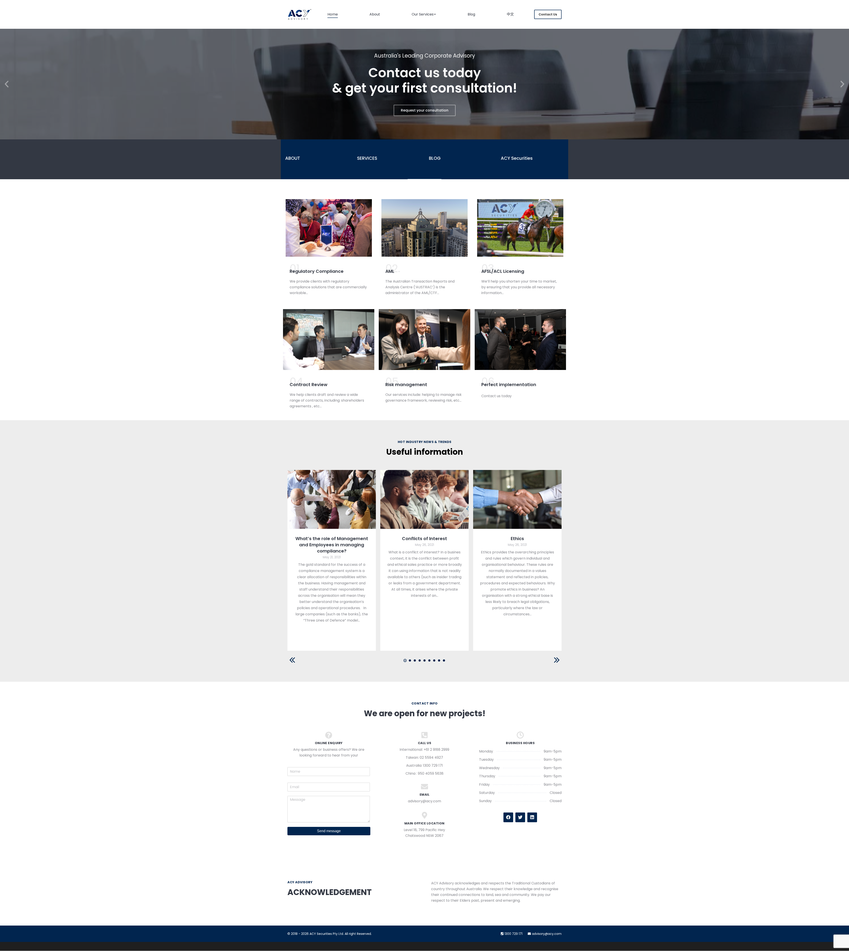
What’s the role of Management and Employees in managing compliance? (331, 544)
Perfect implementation (508, 384)
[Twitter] (520, 817)
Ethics (517, 538)
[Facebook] (508, 817)
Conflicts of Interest (424, 538)
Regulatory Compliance (317, 271)
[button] (6, 84)
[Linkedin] (532, 817)
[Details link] (331, 499)
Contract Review (308, 384)
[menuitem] (332, 14)
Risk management (406, 384)
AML (389, 271)
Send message (329, 831)
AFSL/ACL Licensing (502, 271)
